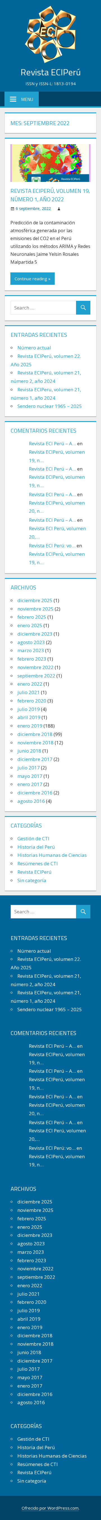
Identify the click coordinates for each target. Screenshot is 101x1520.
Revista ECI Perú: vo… (52, 545)
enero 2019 (29, 725)
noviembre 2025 (35, 609)
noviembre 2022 (35, 667)
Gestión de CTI (33, 838)
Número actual (34, 347)
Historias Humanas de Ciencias (52, 855)
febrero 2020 (31, 700)
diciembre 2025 (34, 600)
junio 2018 (29, 750)
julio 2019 (28, 709)
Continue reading (31, 278)
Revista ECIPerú (50, 72)
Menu (27, 99)
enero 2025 (29, 625)
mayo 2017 (29, 776)
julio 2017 (28, 767)
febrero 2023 (31, 659)
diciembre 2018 (34, 734)
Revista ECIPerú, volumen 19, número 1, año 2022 (50, 195)
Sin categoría (31, 880)
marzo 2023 (30, 650)
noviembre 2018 (35, 742)
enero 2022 (29, 684)
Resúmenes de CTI (37, 863)
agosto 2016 (31, 801)
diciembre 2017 (34, 759)
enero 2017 (29, 784)
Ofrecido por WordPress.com (50, 1508)
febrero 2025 (31, 617)
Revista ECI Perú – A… (52, 443)
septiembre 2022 (36, 675)
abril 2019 (28, 717)
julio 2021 (28, 692)
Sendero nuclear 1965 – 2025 (49, 406)
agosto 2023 (31, 642)
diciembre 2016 (34, 792)
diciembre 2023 (34, 634)
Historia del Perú (36, 847)
